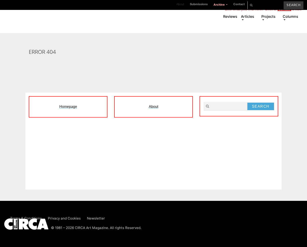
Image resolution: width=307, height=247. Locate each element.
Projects (268, 16)
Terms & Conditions (26, 218)
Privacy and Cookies (64, 218)
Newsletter (96, 218)
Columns (290, 16)
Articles (247, 16)
